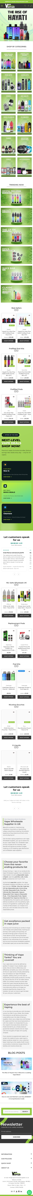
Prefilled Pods (16, 389)
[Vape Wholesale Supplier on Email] (12, 1191)
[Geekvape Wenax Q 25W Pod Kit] (8, 676)
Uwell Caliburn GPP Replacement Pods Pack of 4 (7, 648)
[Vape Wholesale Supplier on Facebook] (14, 1191)
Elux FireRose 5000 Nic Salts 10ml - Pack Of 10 (22, 607)
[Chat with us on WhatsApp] (29, 1192)
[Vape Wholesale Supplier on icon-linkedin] (21, 1191)
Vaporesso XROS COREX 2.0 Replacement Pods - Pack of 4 (22, 649)
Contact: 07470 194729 (16, 1187)
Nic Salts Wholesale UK (16, 583)
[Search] (25, 6)
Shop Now (6, 476)
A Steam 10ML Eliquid (8, 769)
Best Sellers (16, 308)
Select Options (9, 340)
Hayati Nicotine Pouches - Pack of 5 (24, 729)
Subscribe (16, 1137)
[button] (2, 25)
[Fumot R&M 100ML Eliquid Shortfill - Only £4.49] (24, 757)
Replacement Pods (16, 623)
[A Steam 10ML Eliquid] (8, 757)
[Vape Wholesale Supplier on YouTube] (16, 1191)
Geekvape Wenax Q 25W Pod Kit (8, 688)
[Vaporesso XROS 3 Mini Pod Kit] (24, 676)
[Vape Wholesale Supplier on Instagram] (19, 1191)
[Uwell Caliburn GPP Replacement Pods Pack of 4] (7, 636)
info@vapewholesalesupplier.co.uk (19, 1177)
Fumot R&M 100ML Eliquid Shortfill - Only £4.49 (24, 770)
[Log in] (28, 6)
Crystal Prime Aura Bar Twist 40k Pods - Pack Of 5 (24, 414)
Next (17, 310)
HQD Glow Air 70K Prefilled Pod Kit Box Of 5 (8, 333)
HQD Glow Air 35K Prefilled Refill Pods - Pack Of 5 (24, 333)
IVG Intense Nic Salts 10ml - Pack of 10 (7, 607)
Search (25, 1111)
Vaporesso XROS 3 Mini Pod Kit (24, 688)
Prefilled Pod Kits (16, 349)
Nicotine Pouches (16, 705)
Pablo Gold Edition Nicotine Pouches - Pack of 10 (9, 729)
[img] (14, 543)
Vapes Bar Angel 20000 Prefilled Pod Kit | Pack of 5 (24, 373)
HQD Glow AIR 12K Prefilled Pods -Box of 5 (9, 414)
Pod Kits (16, 664)
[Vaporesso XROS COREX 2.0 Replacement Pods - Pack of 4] (23, 636)
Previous (15, 310)
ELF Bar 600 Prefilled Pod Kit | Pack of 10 (9, 372)
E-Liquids (16, 745)
